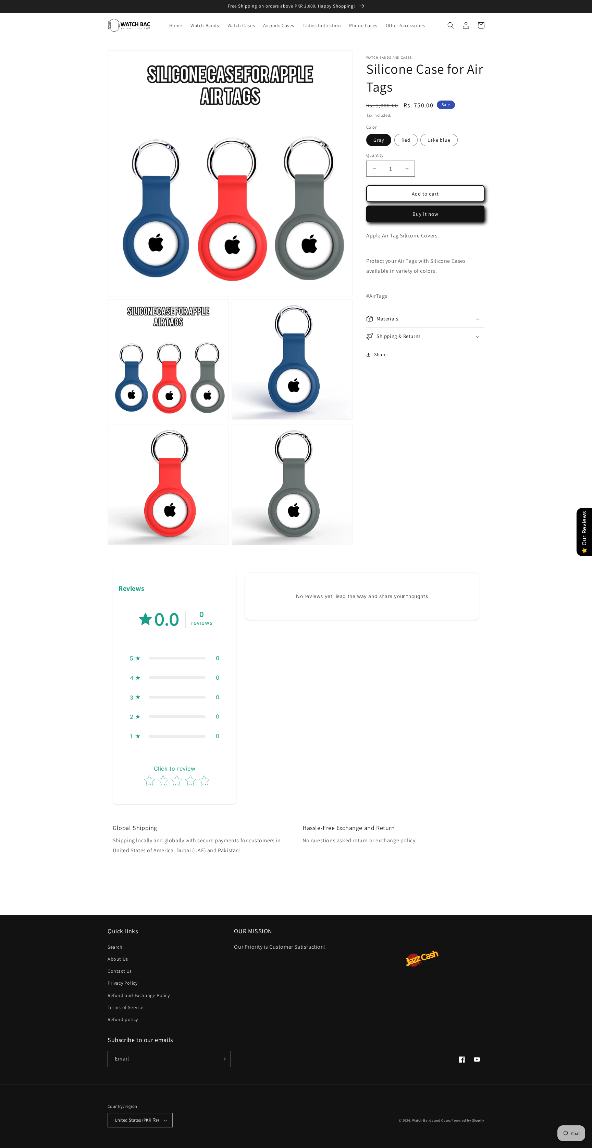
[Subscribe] (223, 1059)
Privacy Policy (122, 983)
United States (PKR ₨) (137, 1120)
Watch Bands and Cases (431, 1120)
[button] (450, 25)
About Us (118, 959)
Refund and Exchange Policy (139, 995)
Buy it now (425, 214)
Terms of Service (126, 1007)
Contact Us (120, 971)
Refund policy (123, 1019)
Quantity (374, 155)
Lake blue (439, 140)
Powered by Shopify (468, 1120)
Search (115, 947)
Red (406, 140)
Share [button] (380, 355)
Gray (378, 140)
